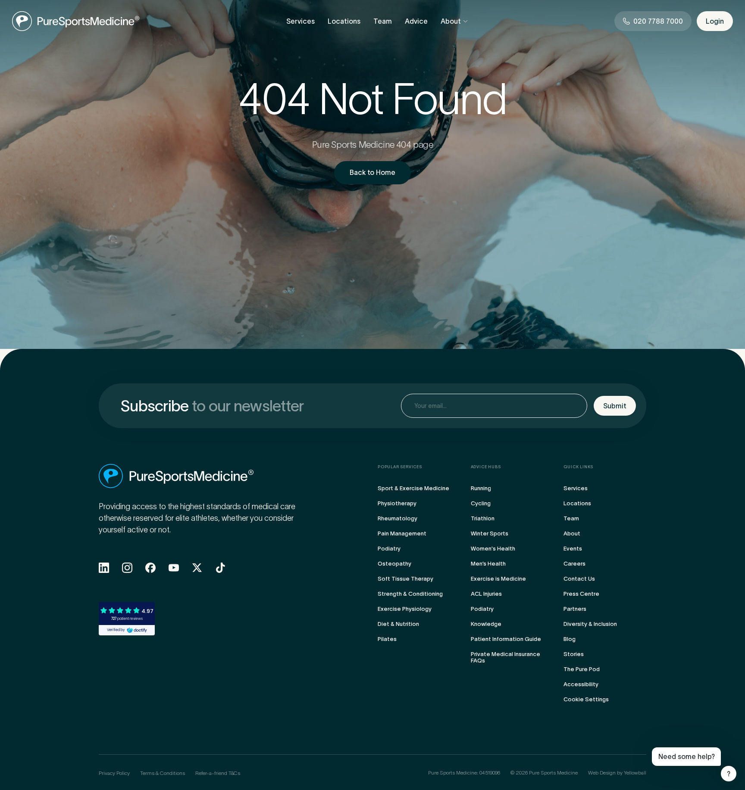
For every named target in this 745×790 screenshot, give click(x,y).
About (451, 21)
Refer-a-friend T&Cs (217, 773)
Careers (574, 563)
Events (572, 548)
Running (481, 488)
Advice (416, 21)
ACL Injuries (486, 594)
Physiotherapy (397, 503)
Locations (344, 21)
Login (715, 21)
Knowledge (486, 624)
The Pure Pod (581, 669)
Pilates (387, 639)
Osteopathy (394, 563)
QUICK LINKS (578, 467)
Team (382, 21)
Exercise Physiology (405, 609)
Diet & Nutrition (398, 624)
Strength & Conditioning (410, 594)
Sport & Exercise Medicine (413, 488)
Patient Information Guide (506, 639)
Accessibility (580, 684)
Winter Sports (489, 533)
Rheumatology (397, 518)
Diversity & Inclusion (590, 624)
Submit (614, 406)
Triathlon (483, 518)
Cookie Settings (586, 699)
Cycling (481, 503)
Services (300, 21)
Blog (569, 639)
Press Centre (581, 594)
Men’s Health (488, 563)
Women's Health (493, 548)
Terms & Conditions (162, 773)
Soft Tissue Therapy (405, 578)
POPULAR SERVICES (400, 467)
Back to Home (372, 172)
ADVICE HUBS (486, 467)
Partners (574, 609)
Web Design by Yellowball (617, 772)
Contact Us (579, 578)
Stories (573, 654)
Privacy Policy (114, 773)
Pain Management (402, 533)
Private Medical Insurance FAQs (505, 657)
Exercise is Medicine (498, 578)
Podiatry (389, 548)
